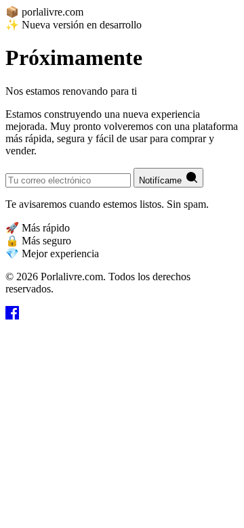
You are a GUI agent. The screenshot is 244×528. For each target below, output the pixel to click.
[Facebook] (12, 316)
